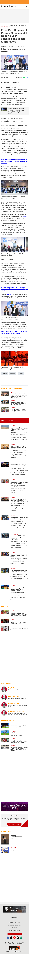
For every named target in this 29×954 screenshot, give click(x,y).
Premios (21, 373)
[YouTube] (14, 937)
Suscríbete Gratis (14, 824)
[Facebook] (8, 937)
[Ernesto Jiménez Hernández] (4, 713)
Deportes (12, 373)
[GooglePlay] (21, 937)
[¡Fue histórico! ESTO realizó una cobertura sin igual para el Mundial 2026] (5, 541)
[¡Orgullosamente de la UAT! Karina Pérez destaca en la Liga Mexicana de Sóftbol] (5, 402)
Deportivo (9, 294)
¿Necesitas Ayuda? (14, 934)
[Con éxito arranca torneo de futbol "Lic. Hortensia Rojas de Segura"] (5, 409)
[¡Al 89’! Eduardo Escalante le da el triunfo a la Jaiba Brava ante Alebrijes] (5, 575)
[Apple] (18, 937)
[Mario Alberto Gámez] (4, 697)
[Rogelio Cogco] (4, 689)
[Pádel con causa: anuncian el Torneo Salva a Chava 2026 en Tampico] (5, 452)
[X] (11, 937)
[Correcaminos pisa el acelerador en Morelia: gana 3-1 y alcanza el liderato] (5, 726)
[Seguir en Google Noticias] (26, 77)
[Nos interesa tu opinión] (14, 909)
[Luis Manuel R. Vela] (4, 705)
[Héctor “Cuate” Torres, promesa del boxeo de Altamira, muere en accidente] (5, 559)
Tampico (4, 373)
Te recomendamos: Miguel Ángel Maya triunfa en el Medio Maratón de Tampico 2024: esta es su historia (14, 161)
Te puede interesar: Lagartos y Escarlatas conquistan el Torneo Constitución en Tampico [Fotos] (14, 289)
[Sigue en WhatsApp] (24, 77)
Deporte (25, 216)
